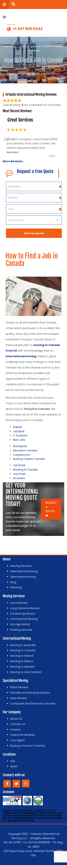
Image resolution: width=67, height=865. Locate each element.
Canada (33, 50)
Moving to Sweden (22, 667)
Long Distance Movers (25, 608)
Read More (12, 152)
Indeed (17, 427)
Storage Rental (20, 624)
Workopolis (20, 446)
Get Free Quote (34, 233)
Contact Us (17, 724)
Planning (9, 46)
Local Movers (19, 603)
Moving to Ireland (21, 656)
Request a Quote (51, 507)
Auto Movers (18, 698)
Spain (14, 766)
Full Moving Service (22, 614)
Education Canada (25, 450)
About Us (16, 719)
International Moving (23, 571)
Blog (13, 582)
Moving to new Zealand (25, 672)
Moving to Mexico (21, 661)
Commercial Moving (23, 619)
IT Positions (20, 435)
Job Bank (19, 431)
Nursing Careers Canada (29, 459)
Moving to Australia (23, 645)
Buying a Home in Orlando (27, 746)
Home (11, 73)
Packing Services (21, 630)
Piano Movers (19, 687)
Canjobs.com (21, 455)
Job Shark (19, 465)
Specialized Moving (23, 577)
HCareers (19, 478)
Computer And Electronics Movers (32, 703)
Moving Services (21, 566)
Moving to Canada (22, 650)
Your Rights (17, 740)
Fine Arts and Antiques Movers (30, 693)
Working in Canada (25, 469)
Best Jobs (19, 440)
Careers (15, 729)
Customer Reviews (22, 735)
